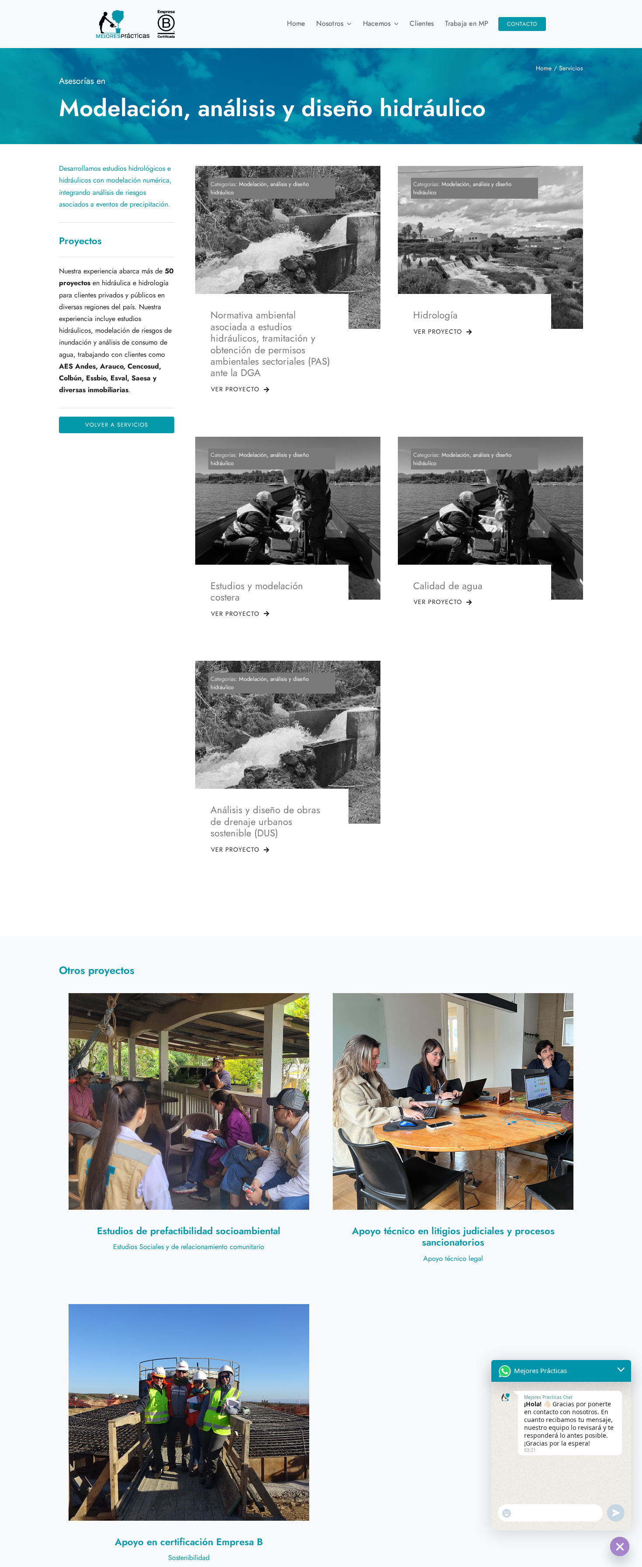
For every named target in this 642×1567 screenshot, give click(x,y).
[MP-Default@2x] (135, 13)
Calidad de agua (448, 586)
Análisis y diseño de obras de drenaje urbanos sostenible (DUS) (265, 821)
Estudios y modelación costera (257, 591)
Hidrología (435, 315)
